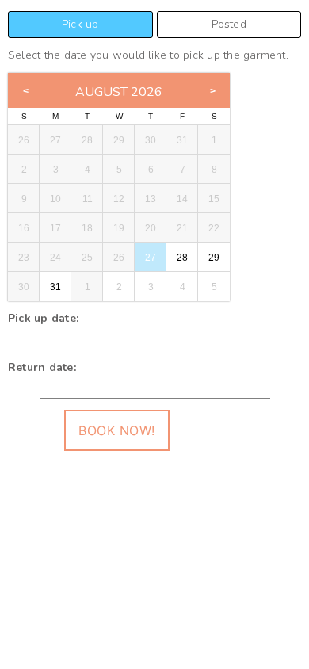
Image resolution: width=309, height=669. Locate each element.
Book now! (116, 430)
